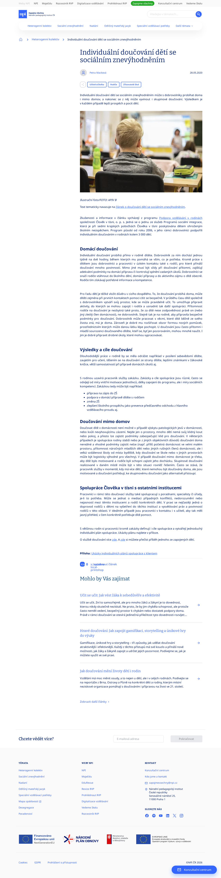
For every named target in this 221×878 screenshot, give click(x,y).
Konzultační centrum (170, 3)
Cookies (23, 862)
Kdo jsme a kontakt (156, 776)
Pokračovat (186, 739)
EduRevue (87, 782)
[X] (174, 815)
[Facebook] (147, 815)
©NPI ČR (191, 862)
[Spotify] (154, 815)
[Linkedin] (168, 815)
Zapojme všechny (143, 3)
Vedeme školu (194, 3)
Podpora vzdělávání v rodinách (180, 218)
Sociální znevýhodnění (70, 25)
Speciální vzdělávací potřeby (153, 25)
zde (114, 539)
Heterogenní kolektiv (39, 25)
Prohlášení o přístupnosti (62, 862)
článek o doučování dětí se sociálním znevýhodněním (150, 207)
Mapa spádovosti (29, 801)
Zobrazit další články (93, 702)
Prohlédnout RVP (117, 3)
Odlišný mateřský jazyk (117, 25)
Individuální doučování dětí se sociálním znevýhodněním (104, 39)
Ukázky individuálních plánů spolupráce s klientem (124, 553)
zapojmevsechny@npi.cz (163, 782)
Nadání (94, 25)
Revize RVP (88, 789)
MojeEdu (47, 3)
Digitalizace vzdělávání (90, 3)
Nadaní (23, 782)
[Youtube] (161, 815)
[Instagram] (181, 815)
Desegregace (26, 807)
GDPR (37, 862)
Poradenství (25, 813)
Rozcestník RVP (64, 3)
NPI (36, 3)
